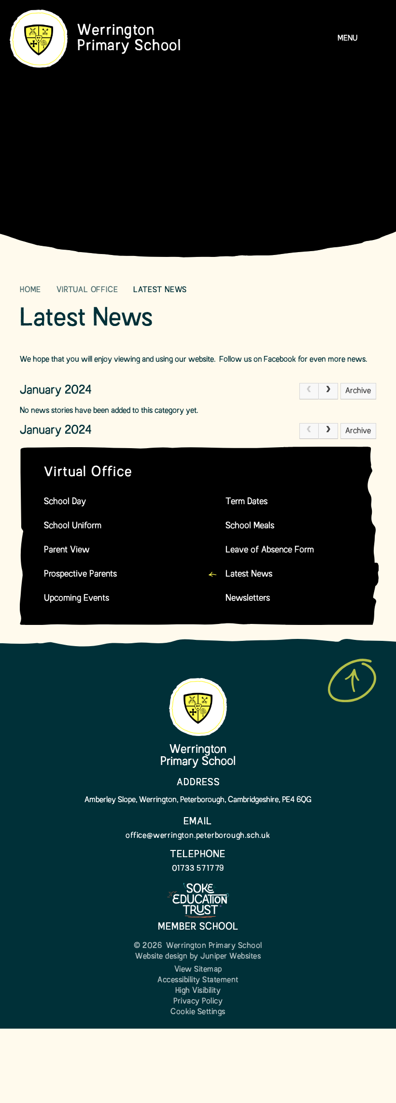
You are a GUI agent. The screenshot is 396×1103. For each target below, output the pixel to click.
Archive (358, 391)
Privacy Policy (198, 1001)
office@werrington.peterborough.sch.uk (198, 836)
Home (30, 290)
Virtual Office (87, 290)
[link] (309, 391)
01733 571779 (198, 869)
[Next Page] (328, 391)
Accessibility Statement (198, 980)
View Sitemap (198, 970)
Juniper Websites (230, 957)
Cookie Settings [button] (198, 1012)
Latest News (160, 290)
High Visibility (198, 991)
